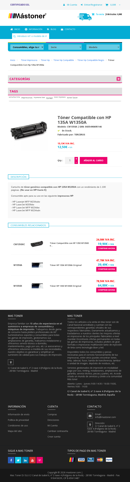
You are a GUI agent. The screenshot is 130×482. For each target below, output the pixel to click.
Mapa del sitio (15, 431)
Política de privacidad (18, 419)
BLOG (53, 29)
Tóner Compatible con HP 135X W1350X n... (69, 244)
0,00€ (113, 4)
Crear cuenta (54, 436)
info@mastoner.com (105, 417)
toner (49, 98)
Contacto (70, 29)
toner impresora (60, 97)
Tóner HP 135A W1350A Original (66, 265)
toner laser (72, 97)
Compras (52, 414)
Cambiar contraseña (58, 431)
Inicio (17, 29)
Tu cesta (100, 14)
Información (35, 29)
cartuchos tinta (14, 97)
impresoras (26, 97)
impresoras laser (39, 97)
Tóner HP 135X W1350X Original (65, 286)
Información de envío (18, 414)
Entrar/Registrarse (93, 4)
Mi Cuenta (71, 4)
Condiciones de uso (18, 425)
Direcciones (53, 419)
